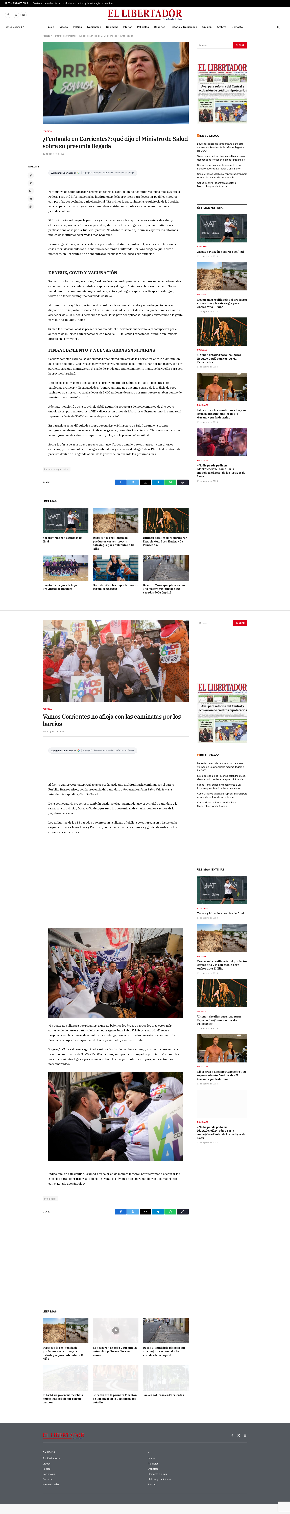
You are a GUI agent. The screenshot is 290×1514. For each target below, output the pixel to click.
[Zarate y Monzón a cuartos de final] (65, 520)
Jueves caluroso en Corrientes (163, 1395)
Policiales (143, 27)
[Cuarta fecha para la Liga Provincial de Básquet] (65, 568)
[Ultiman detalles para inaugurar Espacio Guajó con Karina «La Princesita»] (166, 520)
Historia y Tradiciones (184, 27)
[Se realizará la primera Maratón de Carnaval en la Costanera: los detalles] (116, 1378)
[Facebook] (31, 175)
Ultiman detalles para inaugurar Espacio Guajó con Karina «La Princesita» (165, 541)
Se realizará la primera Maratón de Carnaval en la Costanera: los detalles (115, 1398)
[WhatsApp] (31, 206)
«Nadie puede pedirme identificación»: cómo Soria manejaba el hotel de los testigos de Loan (221, 471)
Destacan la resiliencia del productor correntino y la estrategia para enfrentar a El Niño (75, 3)
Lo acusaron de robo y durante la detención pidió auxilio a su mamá (115, 1351)
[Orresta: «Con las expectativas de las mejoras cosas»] (116, 568)
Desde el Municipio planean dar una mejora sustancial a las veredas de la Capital (164, 588)
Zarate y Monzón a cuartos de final (62, 539)
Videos (63, 27)
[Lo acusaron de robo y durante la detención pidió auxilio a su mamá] (116, 1330)
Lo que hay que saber (56, 469)
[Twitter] (31, 183)
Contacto (237, 27)
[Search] (278, 27)
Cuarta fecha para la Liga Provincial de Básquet (60, 586)
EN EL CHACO (209, 135)
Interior (127, 27)
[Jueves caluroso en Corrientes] (166, 1378)
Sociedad (112, 27)
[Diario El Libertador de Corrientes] (145, 15)
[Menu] (283, 27)
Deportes (159, 27)
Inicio (50, 27)
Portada (46, 36)
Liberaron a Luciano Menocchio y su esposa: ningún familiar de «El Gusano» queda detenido (221, 413)
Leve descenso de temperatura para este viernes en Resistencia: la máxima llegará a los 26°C (220, 147)
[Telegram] (31, 198)
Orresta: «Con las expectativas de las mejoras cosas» (115, 586)
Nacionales (94, 27)
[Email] (31, 191)
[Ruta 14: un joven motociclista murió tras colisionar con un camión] (65, 1378)
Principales (50, 1198)
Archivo (221, 27)
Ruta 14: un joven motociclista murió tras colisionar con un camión (63, 1398)
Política (77, 27)
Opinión (207, 27)
